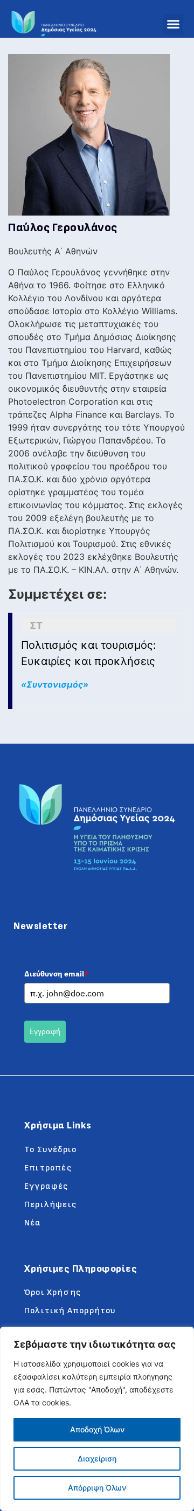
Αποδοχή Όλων (97, 1429)
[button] (173, 24)
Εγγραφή (45, 1031)
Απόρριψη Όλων (97, 1487)
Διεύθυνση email (56, 974)
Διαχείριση (97, 1458)
